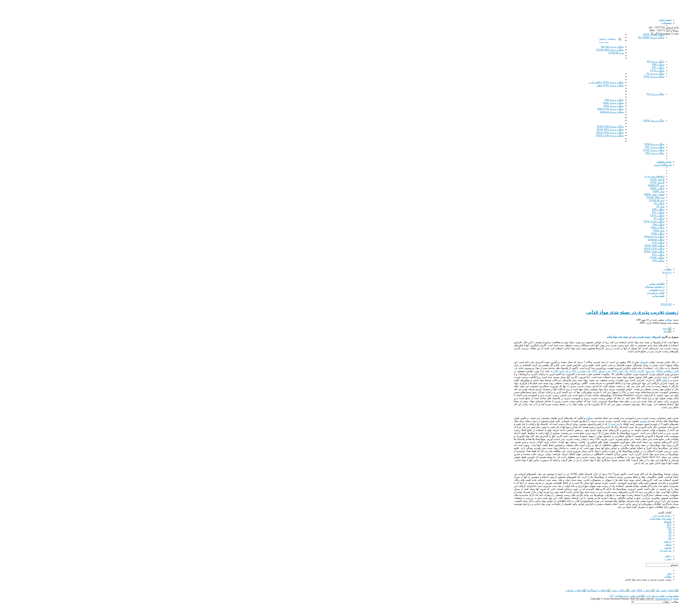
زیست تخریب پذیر (662, 515)
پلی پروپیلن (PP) (601, 371)
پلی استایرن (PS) (581, 371)
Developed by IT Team (667, 598)
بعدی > (668, 559)
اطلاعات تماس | (636, 596)
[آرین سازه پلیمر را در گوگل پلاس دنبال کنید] (642, 590)
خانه (669, 573)
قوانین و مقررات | (654, 596)
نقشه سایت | (671, 596)
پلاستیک (644, 362)
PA (670, 538)
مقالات (668, 320)
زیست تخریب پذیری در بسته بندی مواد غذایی (632, 312)
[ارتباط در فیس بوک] (667, 590)
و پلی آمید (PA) (562, 371)
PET (669, 524)
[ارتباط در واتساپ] (576, 590)
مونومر (643, 421)
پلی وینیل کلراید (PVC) (642, 371)
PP (670, 533)
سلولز (589, 418)
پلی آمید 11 (614, 424)
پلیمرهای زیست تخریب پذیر (646, 337)
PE (670, 530)
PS (670, 535)
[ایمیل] (667, 331)
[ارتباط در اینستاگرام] (599, 590)
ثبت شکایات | (620, 596)
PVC (669, 527)
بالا (612, 596)
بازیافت (666, 380)
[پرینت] (667, 328)
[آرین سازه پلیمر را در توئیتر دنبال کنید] (620, 590)
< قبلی (668, 556)
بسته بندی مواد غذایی (617, 337)
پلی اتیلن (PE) (620, 371)
